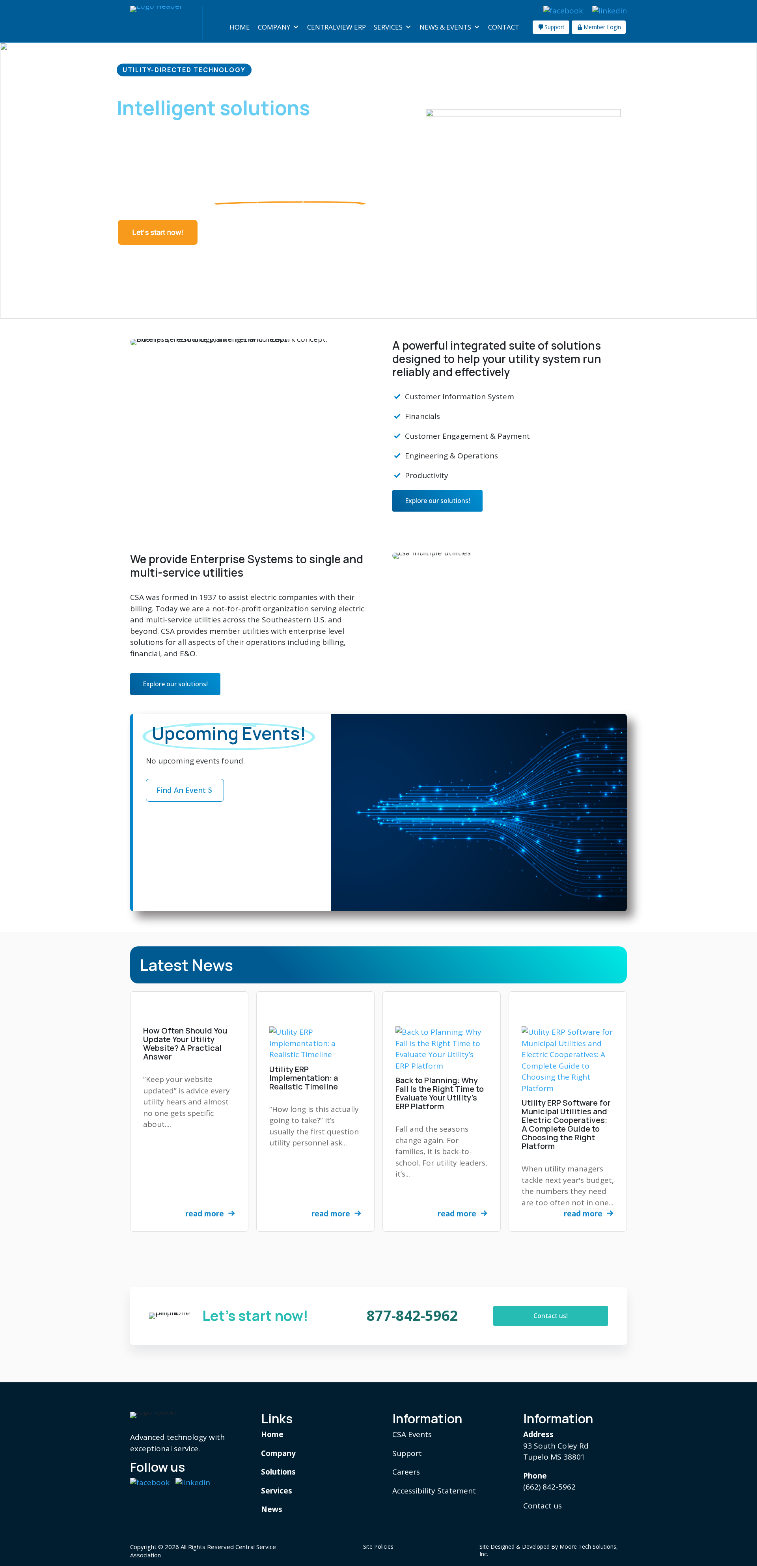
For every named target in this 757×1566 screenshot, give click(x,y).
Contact (503, 27)
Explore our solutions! (437, 500)
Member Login (602, 27)
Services (388, 27)
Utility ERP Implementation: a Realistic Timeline (303, 1078)
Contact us (542, 1506)
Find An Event (181, 790)
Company (274, 27)
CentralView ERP (336, 27)
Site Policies (378, 1546)
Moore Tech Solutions (587, 1546)
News (271, 1509)
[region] (378, 180)
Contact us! (550, 1315)
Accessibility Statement (434, 1491)
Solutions (278, 1472)
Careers (406, 1472)
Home (239, 27)
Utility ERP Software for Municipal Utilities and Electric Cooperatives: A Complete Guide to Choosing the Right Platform (566, 1124)
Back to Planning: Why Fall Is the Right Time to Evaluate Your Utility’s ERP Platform (439, 1093)
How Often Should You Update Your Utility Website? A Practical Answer (185, 1043)
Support (554, 27)
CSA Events (412, 1434)
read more (204, 1213)
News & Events (445, 27)
